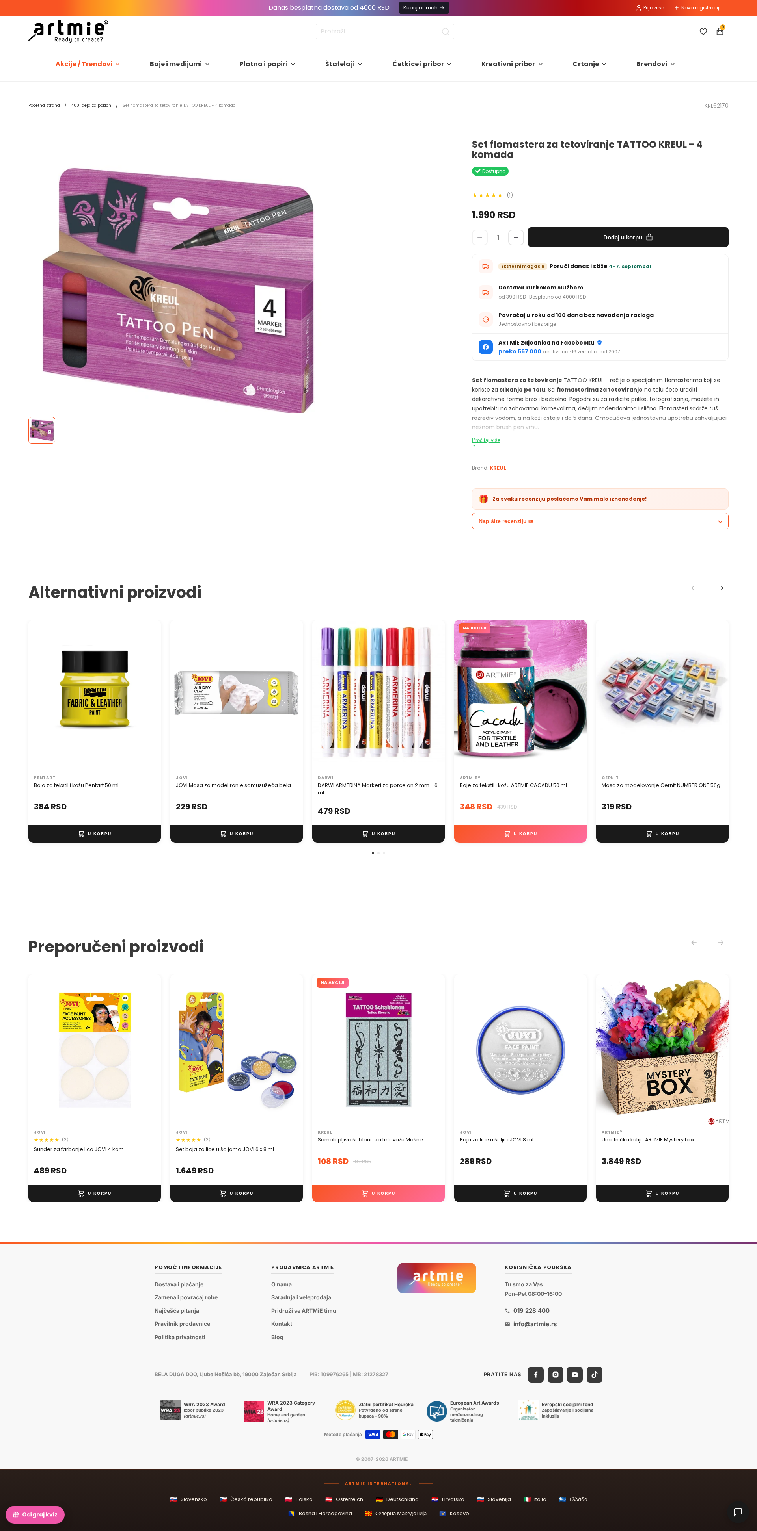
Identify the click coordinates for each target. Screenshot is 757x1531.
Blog (277, 1337)
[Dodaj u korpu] (94, 834)
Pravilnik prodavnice (182, 1323)
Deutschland (397, 1499)
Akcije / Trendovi (84, 64)
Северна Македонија (396, 1513)
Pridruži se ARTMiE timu (303, 1310)
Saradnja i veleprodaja (301, 1297)
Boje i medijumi (176, 64)
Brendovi (651, 64)
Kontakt (281, 1323)
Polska (299, 1499)
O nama (281, 1283)
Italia (535, 1499)
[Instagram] (555, 1374)
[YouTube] (575, 1374)
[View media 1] (41, 430)
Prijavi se (653, 7)
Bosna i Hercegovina (320, 1513)
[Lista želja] (703, 31)
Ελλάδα (573, 1499)
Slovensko (188, 1499)
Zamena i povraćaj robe (186, 1297)
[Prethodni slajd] (42, 696)
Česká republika (246, 1499)
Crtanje (585, 64)
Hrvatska (447, 1499)
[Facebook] (536, 1374)
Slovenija (494, 1499)
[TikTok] (594, 1374)
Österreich (344, 1499)
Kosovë (454, 1513)
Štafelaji (340, 64)
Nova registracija (702, 7)
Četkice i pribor (418, 64)
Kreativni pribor (508, 64)
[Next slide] (720, 588)
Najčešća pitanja (177, 1310)
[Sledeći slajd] (146, 696)
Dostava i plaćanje (179, 1283)
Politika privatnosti (180, 1337)
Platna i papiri (263, 64)
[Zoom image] (178, 289)
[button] (373, 853)
